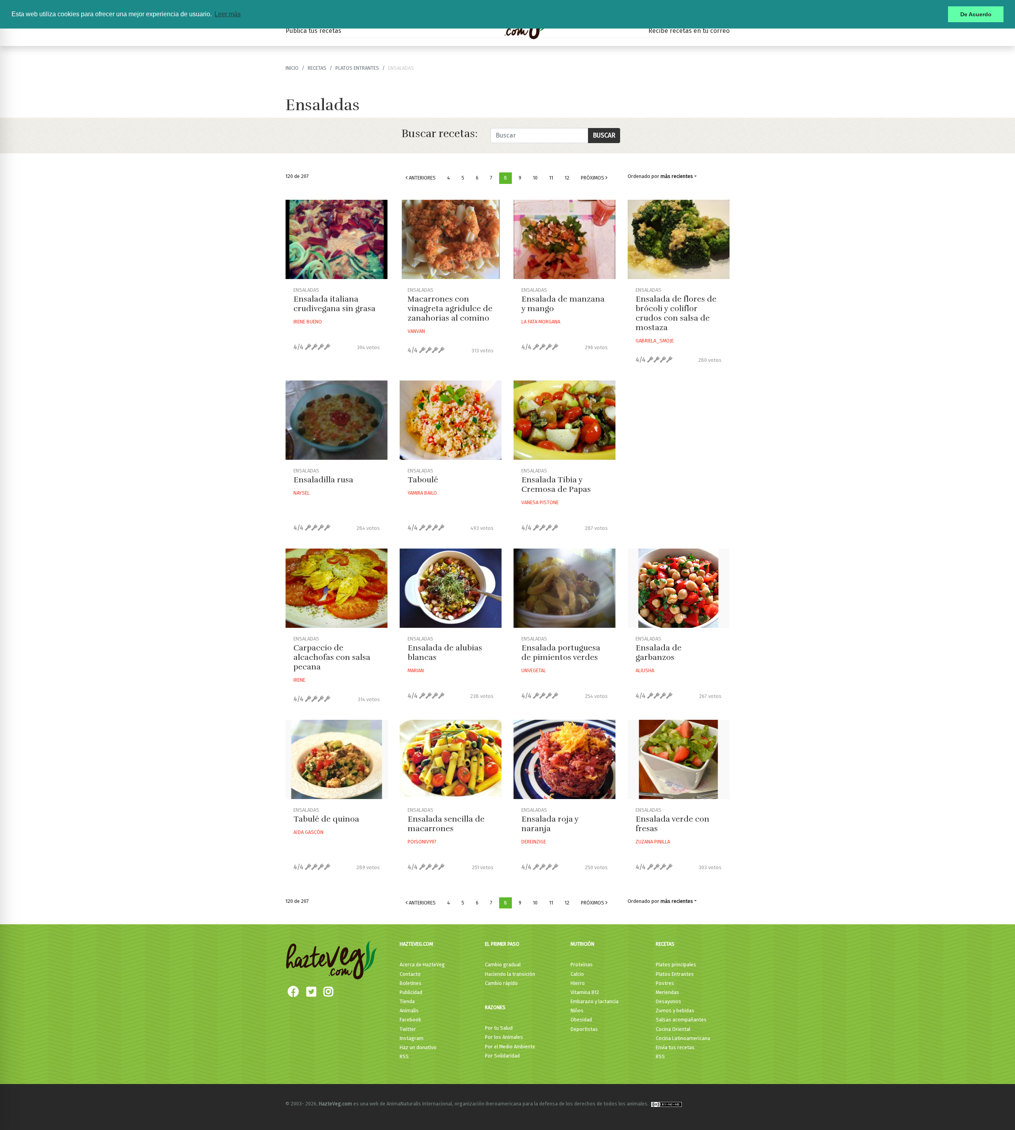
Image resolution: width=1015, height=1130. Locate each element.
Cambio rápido (501, 983)
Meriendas (667, 992)
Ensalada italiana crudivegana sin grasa (334, 304)
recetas (317, 68)
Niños (577, 1010)
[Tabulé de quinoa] (336, 759)
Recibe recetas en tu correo (689, 30)
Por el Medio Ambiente (510, 1047)
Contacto (410, 974)
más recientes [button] (677, 176)
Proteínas (582, 964)
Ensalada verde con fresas (672, 824)
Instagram (411, 1038)
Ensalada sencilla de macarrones (446, 824)
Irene (299, 680)
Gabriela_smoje (655, 341)
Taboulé (423, 480)
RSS (404, 1056)
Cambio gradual (503, 964)
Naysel (301, 493)
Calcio (577, 974)
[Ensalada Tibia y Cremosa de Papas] (564, 420)
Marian (416, 670)
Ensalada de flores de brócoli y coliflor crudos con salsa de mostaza (676, 313)
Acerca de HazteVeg (422, 964)
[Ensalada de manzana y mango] (564, 239)
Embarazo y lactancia (595, 1001)
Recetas (665, 944)
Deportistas (584, 1029)
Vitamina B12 (585, 992)
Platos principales (676, 964)
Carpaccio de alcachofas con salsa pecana (331, 657)
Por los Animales (504, 1037)
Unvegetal (533, 670)
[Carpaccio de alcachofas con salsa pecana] (336, 588)
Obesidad (581, 1020)
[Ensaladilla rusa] (336, 420)
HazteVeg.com (416, 944)
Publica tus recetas (313, 30)
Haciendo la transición (510, 974)
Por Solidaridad (502, 1056)
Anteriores (422, 178)
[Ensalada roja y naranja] (564, 759)
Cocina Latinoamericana (683, 1038)
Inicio (292, 68)
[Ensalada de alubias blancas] (451, 588)
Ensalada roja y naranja (549, 824)
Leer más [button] (227, 14)
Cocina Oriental (673, 1029)
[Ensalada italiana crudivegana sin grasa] (336, 239)
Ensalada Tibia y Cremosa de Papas (556, 484)
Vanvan (416, 331)
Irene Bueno (307, 322)
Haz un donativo (418, 1047)
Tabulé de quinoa (326, 819)
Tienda (407, 1001)
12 (567, 178)
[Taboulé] (451, 420)
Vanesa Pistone (540, 502)
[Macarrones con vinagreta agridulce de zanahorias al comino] (451, 239)
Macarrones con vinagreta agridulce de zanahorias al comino (450, 308)
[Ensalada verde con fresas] (679, 759)
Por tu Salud (499, 1028)
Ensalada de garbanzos (659, 652)
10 (535, 178)
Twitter (408, 1029)
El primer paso (502, 944)
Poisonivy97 (422, 842)
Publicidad (411, 992)
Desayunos (668, 1001)
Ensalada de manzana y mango (563, 304)
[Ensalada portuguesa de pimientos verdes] (564, 588)
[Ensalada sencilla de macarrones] (451, 759)
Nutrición (582, 944)
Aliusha (645, 670)
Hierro (578, 983)
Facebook (410, 1020)
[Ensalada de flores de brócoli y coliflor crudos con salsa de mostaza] (679, 239)
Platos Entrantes (357, 68)
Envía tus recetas (675, 1047)
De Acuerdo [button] (976, 14)
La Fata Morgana (540, 322)
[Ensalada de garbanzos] (679, 588)
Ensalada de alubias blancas (445, 652)
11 (551, 178)
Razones (495, 1007)
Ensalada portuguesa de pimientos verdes (560, 652)
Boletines (410, 983)
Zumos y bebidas (675, 1010)
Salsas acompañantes (681, 1020)
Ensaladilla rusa (323, 480)
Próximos (593, 178)
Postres (665, 983)
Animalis (409, 1010)
